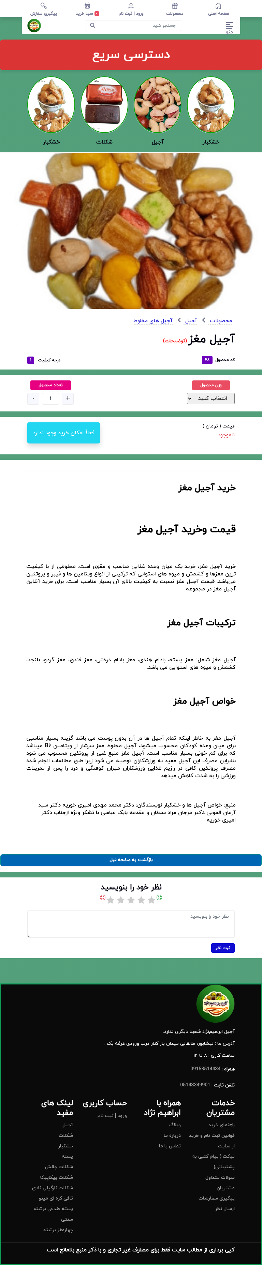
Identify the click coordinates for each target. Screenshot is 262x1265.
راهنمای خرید (221, 1125)
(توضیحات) (175, 341)
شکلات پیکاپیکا (56, 1177)
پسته (67, 1156)
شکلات (66, 1135)
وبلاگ (175, 1125)
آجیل (190, 321)
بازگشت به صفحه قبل (131, 860)
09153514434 (205, 1069)
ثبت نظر (223, 948)
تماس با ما (170, 1146)
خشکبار (65, 1146)
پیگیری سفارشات (217, 1198)
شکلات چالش (59, 1167)
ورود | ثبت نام (112, 1116)
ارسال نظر (225, 1209)
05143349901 (195, 1085)
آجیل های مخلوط (153, 321)
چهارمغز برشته (58, 1230)
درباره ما (172, 1135)
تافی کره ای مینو (56, 1198)
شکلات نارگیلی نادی (52, 1188)
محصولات (220, 321)
